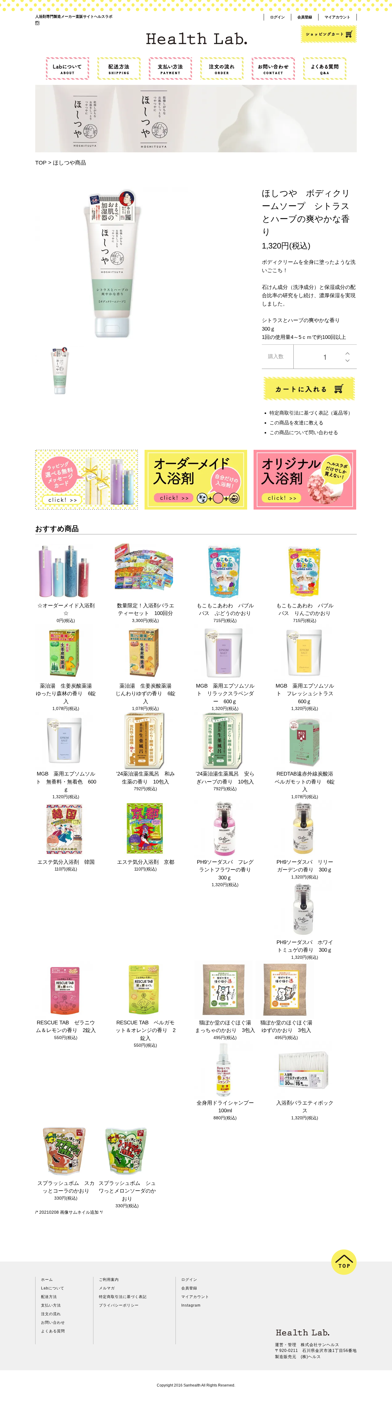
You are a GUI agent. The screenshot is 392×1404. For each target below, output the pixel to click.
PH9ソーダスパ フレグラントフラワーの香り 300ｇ (227, 870)
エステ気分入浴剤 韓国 (66, 862)
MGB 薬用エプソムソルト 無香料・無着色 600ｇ (66, 781)
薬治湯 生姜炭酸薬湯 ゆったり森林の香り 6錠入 (66, 693)
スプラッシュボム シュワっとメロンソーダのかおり (127, 1191)
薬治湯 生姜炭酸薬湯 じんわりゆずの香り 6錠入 (146, 693)
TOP (41, 163)
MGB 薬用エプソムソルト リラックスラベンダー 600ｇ (225, 693)
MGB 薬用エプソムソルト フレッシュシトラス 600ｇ (307, 693)
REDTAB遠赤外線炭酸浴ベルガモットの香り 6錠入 (305, 781)
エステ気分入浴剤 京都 (145, 862)
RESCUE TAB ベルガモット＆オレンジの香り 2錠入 (145, 1030)
